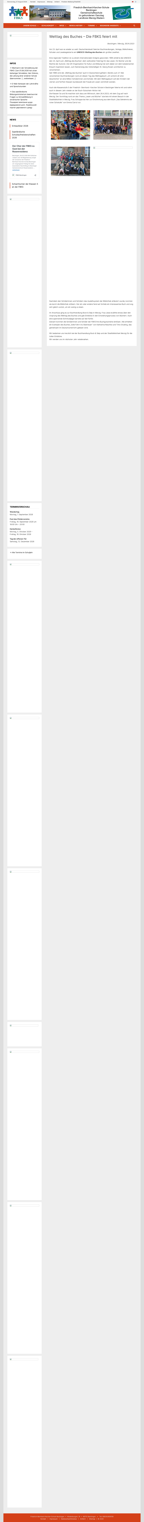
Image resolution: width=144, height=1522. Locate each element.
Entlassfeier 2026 (20, 126)
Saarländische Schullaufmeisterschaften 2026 (23, 135)
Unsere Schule (29, 26)
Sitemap (50, 2)
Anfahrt (57, 2)
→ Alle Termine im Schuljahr (21, 552)
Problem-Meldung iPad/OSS (71, 2)
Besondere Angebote (109, 26)
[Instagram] (135, 2)
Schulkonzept (48, 26)
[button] (70, 125)
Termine (91, 26)
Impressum (41, 2)
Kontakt (32, 2)
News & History (76, 26)
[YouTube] (132, 2)
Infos (61, 26)
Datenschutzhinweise (69, 1519)
